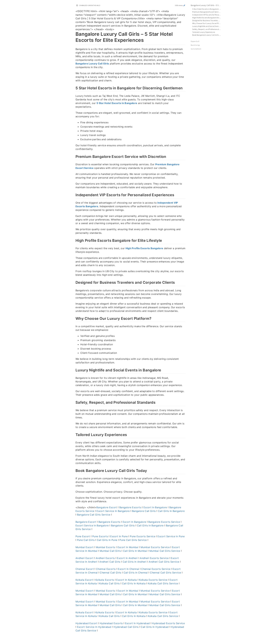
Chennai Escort (85, 568)
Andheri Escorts (105, 558)
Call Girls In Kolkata (133, 583)
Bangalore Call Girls (144, 511)
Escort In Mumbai (128, 547)
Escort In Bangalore (155, 507)
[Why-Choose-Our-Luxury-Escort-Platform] (73, 318)
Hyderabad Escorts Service (168, 623)
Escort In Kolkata (126, 579)
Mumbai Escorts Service (155, 547)
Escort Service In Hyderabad (94, 626)
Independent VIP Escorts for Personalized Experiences (208, 15)
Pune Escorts (100, 536)
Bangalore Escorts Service (164, 521)
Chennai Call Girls (110, 572)
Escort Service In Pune (171, 536)
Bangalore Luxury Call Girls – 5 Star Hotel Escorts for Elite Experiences (207, 5)
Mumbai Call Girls (110, 550)
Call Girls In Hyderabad (155, 626)
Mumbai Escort (85, 547)
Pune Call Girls (86, 539)
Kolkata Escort (84, 579)
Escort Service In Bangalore (113, 511)
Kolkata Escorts (104, 579)
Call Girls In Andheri (134, 561)
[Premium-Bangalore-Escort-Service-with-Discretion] (73, 156)
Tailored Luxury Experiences (203, 32)
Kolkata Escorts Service (153, 579)
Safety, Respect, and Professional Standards (208, 29)
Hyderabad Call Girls (126, 626)
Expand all (195, 41)
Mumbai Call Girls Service (164, 550)
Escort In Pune (119, 536)
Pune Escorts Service (142, 536)
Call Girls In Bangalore (171, 511)
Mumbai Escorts (105, 547)
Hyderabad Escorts (111, 623)
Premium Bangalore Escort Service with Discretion (208, 12)
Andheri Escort (84, 558)
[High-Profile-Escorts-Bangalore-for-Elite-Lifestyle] (73, 240)
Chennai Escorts (106, 568)
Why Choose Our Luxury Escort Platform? (208, 23)
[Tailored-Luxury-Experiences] (73, 434)
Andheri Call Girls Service (164, 561)
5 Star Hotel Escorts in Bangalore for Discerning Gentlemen (208, 9)
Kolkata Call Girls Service (163, 583)
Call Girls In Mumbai (135, 550)
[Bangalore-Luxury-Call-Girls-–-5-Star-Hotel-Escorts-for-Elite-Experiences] (73, 33)
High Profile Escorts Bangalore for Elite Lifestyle (208, 17)
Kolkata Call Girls (109, 583)
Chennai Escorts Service (155, 568)
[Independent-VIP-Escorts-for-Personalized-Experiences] (73, 194)
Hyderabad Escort (86, 623)
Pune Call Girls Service (133, 539)
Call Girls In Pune (107, 539)
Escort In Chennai (128, 568)
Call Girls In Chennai (136, 572)
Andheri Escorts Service (154, 558)
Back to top (195, 45)
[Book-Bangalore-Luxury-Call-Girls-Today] (73, 470)
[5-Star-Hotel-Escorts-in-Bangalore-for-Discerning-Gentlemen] (73, 87)
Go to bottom (196, 49)
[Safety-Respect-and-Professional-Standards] (73, 402)
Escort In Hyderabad (137, 623)
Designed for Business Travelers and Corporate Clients (208, 20)
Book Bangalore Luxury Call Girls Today (208, 35)
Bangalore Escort (106, 507)
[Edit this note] (184, 5)
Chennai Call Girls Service (165, 572)
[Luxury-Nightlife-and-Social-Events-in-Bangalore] (73, 370)
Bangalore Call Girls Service (93, 514)
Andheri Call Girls (109, 561)
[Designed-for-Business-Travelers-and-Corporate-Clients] (73, 282)
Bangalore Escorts (130, 507)
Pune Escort (83, 536)
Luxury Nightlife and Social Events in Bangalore (208, 26)
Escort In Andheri (127, 558)
